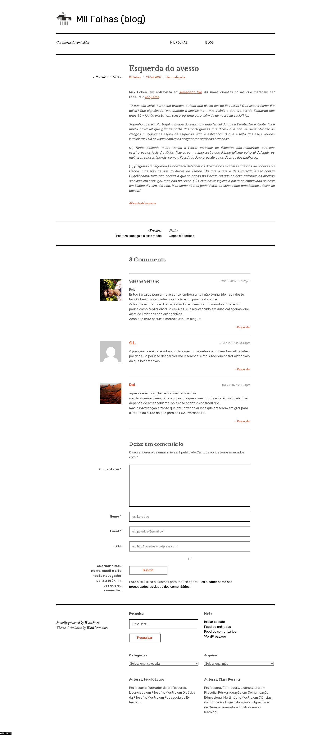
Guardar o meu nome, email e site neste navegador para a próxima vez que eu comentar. (106, 578)
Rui (132, 385)
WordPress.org (215, 636)
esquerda (152, 97)
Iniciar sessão (214, 622)
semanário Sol (190, 92)
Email (115, 531)
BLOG (209, 42)
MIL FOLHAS (179, 42)
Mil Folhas (135, 77)
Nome (115, 516)
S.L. (132, 343)
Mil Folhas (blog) (110, 19)
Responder (243, 327)
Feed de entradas (217, 627)
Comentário (110, 469)
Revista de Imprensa (143, 203)
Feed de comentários (220, 631)
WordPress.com (97, 628)
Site (118, 546)
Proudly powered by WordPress (77, 623)
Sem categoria (175, 77)
